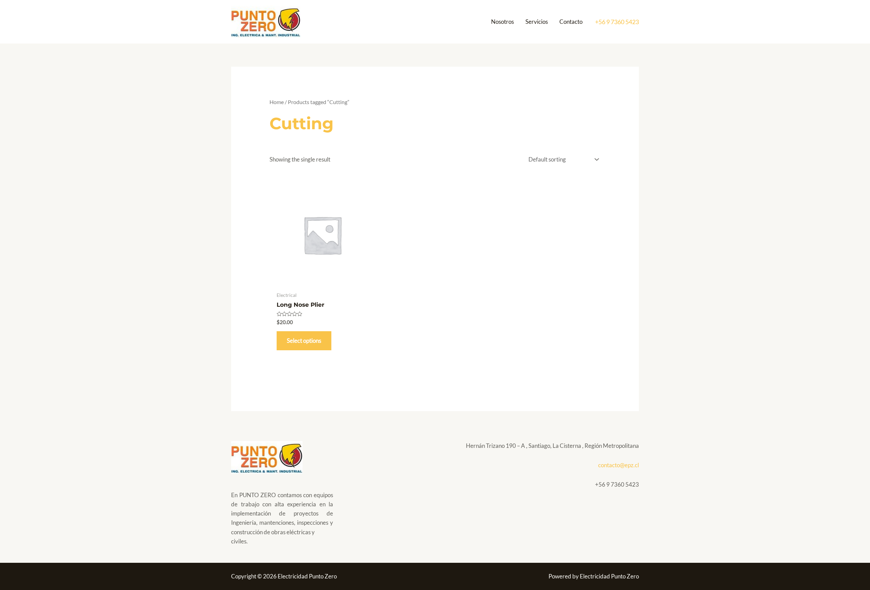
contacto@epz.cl (618, 465)
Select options (304, 340)
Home (276, 102)
